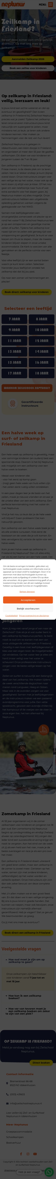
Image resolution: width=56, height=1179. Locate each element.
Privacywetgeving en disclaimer (34, 615)
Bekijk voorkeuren (28, 608)
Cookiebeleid (11, 615)
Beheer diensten (27, 591)
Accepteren (28, 599)
